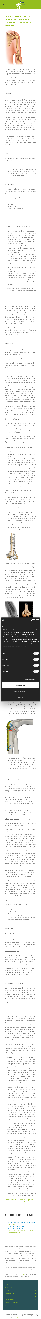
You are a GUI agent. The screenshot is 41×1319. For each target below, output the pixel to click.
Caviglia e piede (10, 1293)
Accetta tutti (20, 685)
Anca (6, 1284)
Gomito (7, 1296)
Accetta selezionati (20, 691)
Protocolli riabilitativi (11, 1303)
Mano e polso (9, 1299)
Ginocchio (8, 1287)
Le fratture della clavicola (15, 1226)
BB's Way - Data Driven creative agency (24, 1317)
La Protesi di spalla (13, 1224)
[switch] (36, 659)
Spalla (7, 1290)
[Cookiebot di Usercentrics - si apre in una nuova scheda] (30, 620)
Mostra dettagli (30, 679)
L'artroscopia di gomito (14, 1220)
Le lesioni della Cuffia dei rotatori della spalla (21, 1222)
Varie (6, 1306)
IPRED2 (23, 1274)
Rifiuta (20, 697)
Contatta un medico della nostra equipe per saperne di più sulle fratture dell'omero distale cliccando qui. (19, 1202)
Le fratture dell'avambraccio (16, 1228)
